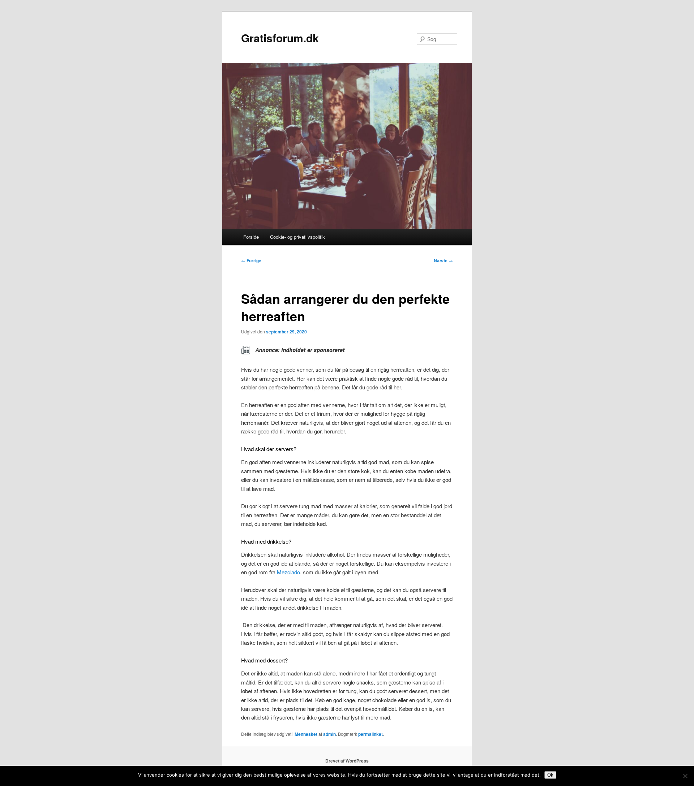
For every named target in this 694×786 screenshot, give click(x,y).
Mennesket (306, 734)
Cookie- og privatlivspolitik (297, 236)
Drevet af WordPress (347, 760)
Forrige (251, 260)
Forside (251, 236)
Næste (443, 260)
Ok (550, 775)
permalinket (370, 734)
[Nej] (685, 775)
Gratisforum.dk (280, 38)
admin (329, 734)
